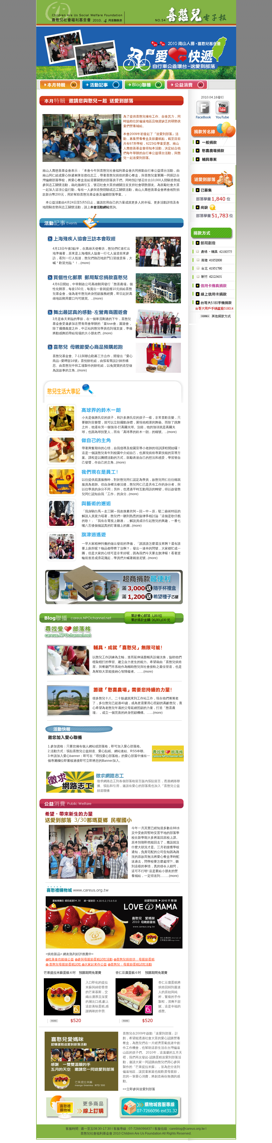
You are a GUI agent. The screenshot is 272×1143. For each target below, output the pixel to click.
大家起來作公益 (94, 964)
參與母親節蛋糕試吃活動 (94, 959)
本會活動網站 (99, 207)
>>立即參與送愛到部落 (139, 1089)
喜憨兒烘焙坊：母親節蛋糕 (134, 959)
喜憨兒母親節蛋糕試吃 (64, 964)
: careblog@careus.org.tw (186, 1129)
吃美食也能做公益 (60, 959)
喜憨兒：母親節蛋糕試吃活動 (130, 964)
